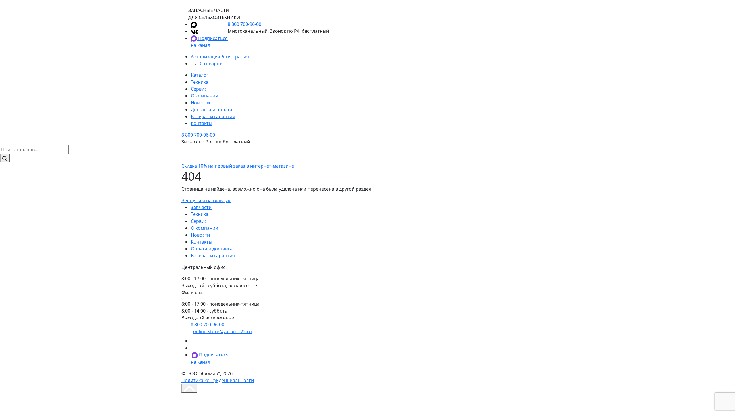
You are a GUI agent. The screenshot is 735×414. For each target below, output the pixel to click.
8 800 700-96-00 (244, 24)
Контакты (201, 123)
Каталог (199, 75)
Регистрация (234, 56)
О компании (204, 96)
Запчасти (201, 207)
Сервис (199, 89)
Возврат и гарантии (213, 116)
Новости (200, 102)
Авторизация (205, 56)
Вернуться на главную (206, 200)
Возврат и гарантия (213, 255)
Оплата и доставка (212, 249)
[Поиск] (5, 158)
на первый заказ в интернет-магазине (237, 166)
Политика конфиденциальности (217, 380)
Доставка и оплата (211, 109)
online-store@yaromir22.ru (222, 331)
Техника (199, 82)
